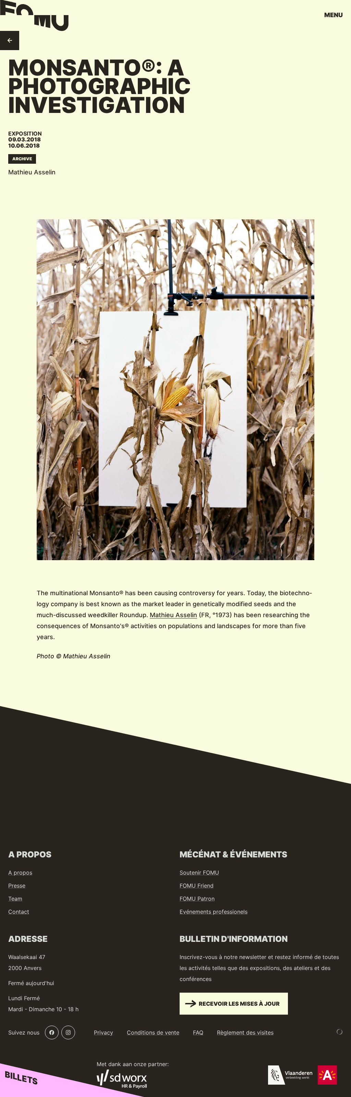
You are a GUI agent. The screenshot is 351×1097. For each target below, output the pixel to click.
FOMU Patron (197, 898)
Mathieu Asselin (173, 615)
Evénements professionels (213, 911)
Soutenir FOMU (199, 872)
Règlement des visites (245, 1032)
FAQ (198, 1032)
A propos (20, 872)
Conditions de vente (153, 1032)
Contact (18, 911)
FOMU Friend (197, 885)
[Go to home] (34, 17)
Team (15, 898)
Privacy (103, 1032)
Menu (333, 15)
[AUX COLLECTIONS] (9, 40)
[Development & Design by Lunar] (340, 1032)
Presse (16, 885)
